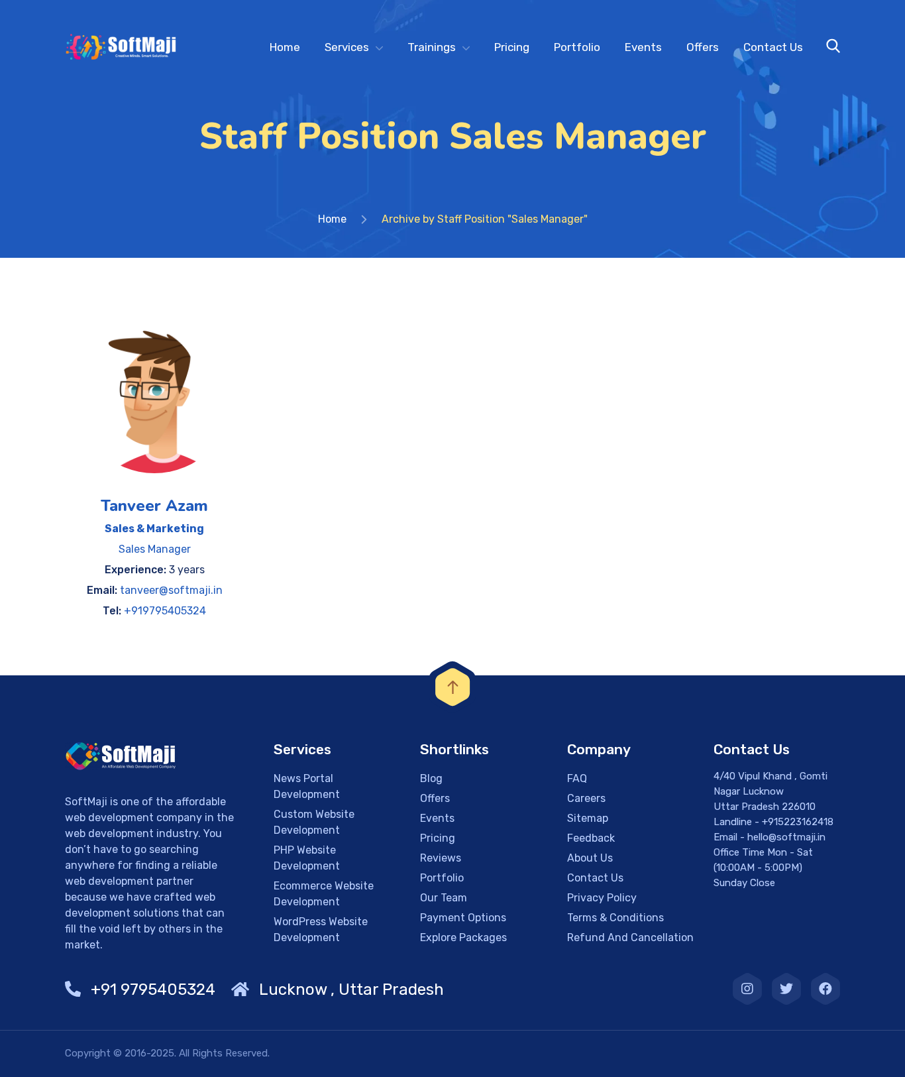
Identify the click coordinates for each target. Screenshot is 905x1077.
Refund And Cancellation (630, 937)
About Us (590, 858)
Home (285, 47)
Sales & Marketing (154, 528)
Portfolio (577, 47)
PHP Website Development (307, 858)
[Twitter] (786, 989)
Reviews (440, 858)
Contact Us (773, 47)
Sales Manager (155, 549)
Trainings (431, 47)
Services (347, 47)
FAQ (577, 778)
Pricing (511, 47)
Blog (431, 778)
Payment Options (463, 917)
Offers (702, 47)
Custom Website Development (314, 822)
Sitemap (587, 818)
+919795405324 (165, 610)
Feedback (591, 838)
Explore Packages (463, 937)
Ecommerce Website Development (324, 893)
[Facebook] (825, 989)
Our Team (443, 897)
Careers (586, 798)
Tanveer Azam (154, 505)
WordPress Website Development (321, 929)
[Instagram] (747, 989)
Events (643, 47)
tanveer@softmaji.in (171, 590)
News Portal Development (307, 786)
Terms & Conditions (615, 917)
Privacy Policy (602, 897)
